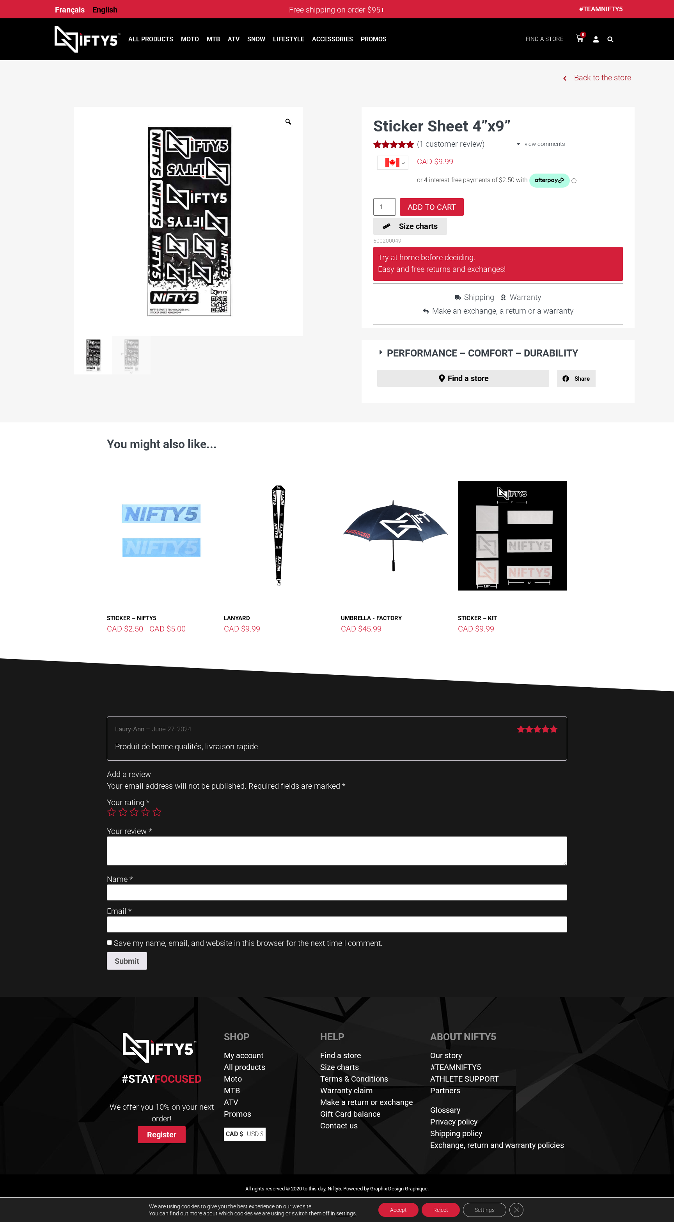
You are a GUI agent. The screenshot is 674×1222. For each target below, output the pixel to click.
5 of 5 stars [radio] (156, 812)
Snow (256, 39)
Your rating (128, 802)
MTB (213, 39)
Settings (485, 1210)
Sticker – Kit (477, 618)
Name (120, 879)
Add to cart (432, 207)
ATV (233, 39)
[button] (610, 39)
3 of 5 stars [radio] (134, 812)
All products (150, 39)
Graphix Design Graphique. (399, 1189)
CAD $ (234, 1134)
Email (119, 911)
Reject (440, 1210)
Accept (398, 1210)
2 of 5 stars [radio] (123, 812)
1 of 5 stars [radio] (111, 812)
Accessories (332, 39)
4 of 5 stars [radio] (145, 812)
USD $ (255, 1134)
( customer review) (451, 144)
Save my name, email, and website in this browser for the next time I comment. (248, 943)
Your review (129, 831)
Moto (190, 39)
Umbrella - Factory (371, 618)
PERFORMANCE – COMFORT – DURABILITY (482, 353)
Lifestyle (288, 39)
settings (346, 1213)
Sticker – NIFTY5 (131, 618)
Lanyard (237, 618)
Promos (374, 39)
